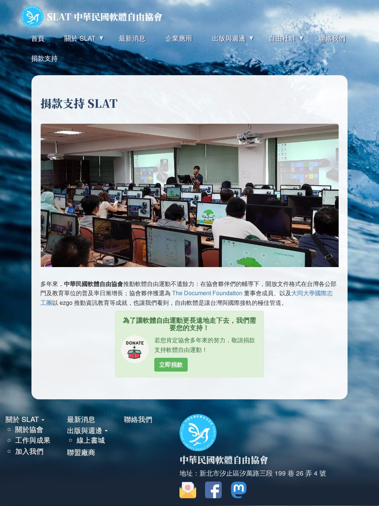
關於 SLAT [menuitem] (74, 40)
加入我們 (29, 451)
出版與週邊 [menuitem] (223, 40)
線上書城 (91, 440)
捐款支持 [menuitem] (44, 58)
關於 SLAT (23, 419)
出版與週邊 (85, 430)
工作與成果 (32, 440)
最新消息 (81, 419)
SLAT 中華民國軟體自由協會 (104, 16)
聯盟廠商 (81, 452)
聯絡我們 (138, 419)
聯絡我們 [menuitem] (332, 38)
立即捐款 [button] (171, 364)
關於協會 (29, 429)
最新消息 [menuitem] (132, 38)
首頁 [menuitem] (37, 38)
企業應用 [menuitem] (178, 38)
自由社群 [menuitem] (277, 40)
